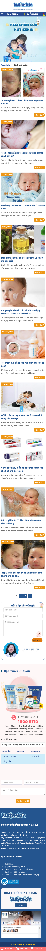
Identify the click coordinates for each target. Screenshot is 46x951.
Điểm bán (32, 14)
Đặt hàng (24, 801)
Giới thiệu (8, 864)
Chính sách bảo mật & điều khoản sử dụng (21, 874)
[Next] (30, 596)
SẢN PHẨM (12, 14)
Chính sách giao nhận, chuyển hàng (18, 869)
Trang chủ (5, 64)
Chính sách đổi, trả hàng (14, 872)
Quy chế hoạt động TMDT (15, 866)
